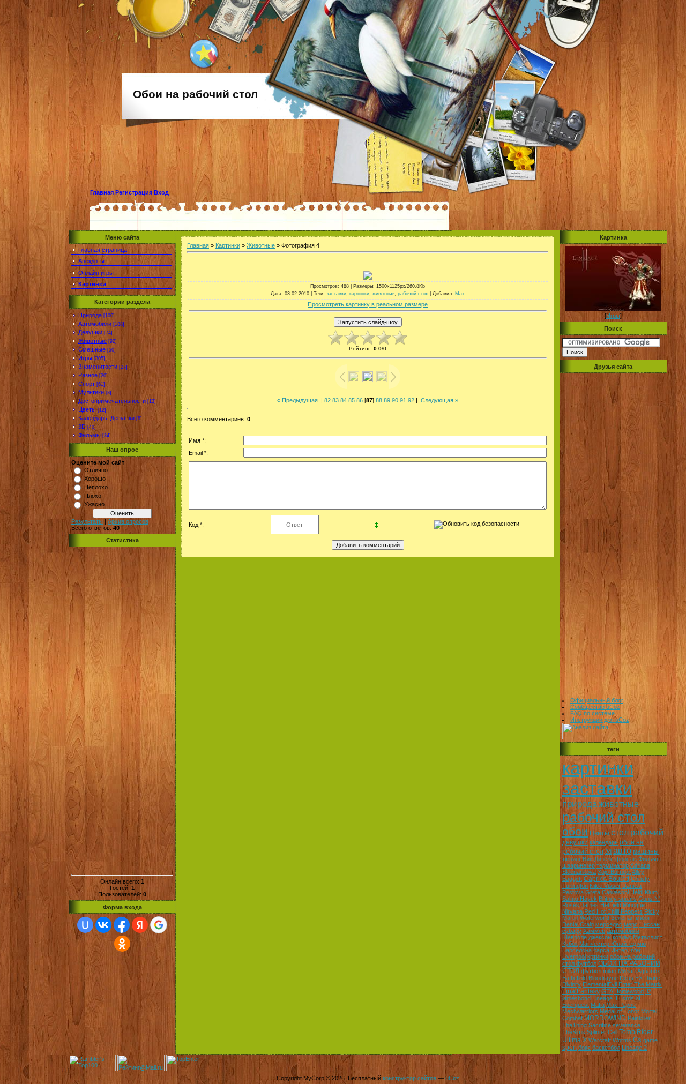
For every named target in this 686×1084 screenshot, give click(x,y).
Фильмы (89, 435)
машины (646, 851)
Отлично (96, 470)
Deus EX (631, 978)
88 (379, 400)
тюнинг (571, 859)
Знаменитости (97, 366)
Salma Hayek (579, 898)
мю (641, 943)
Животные (92, 341)
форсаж (626, 859)
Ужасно (94, 504)
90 (395, 400)
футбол (591, 971)
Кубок (570, 943)
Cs (637, 1040)
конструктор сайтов (409, 1078)
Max (460, 293)
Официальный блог (596, 700)
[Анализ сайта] (585, 737)
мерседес (608, 924)
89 (387, 400)
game (650, 1040)
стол (620, 832)
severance (626, 1025)
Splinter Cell (602, 1032)
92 (411, 400)
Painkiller (639, 1018)
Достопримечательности (112, 401)
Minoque (634, 905)
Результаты (87, 521)
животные (383, 293)
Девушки (90, 332)
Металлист (647, 937)
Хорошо (95, 478)
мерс (631, 924)
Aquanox (648, 971)
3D (82, 426)
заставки (336, 293)
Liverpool (574, 956)
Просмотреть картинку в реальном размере (368, 304)
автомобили (623, 931)
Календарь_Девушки (106, 418)
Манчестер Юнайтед (607, 943)
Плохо (92, 495)
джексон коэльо (609, 937)
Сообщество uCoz (595, 707)
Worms (622, 1040)
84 (343, 400)
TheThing (574, 1025)
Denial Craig (578, 924)
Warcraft (599, 1040)
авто (622, 850)
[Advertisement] (122, 710)
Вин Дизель (598, 859)
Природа (90, 315)
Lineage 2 (634, 1047)
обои (575, 831)
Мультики (91, 392)
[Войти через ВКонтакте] (103, 925)
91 (403, 400)
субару (571, 931)
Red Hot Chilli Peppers (613, 911)
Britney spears (618, 898)
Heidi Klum (644, 892)
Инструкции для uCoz (599, 719)
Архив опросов (128, 521)
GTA (607, 991)
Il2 (648, 991)
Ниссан (649, 924)
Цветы (87, 409)
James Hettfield (601, 905)
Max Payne (621, 1004)
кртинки (597, 956)
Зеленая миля (630, 918)
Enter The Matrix (640, 984)
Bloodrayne (603, 978)
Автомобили (94, 323)
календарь (604, 842)
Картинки (227, 245)
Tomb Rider (636, 1032)
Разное (88, 375)
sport (569, 1047)
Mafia (598, 1004)
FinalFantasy (581, 991)
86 (359, 400)
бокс (584, 1047)
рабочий (646, 832)
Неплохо (96, 487)
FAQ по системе (592, 713)
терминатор (612, 865)
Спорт (86, 383)
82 (327, 400)
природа (579, 803)
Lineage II (604, 998)
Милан (627, 971)
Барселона (577, 950)
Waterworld (594, 918)
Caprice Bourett (606, 879)
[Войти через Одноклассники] (122, 944)
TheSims (573, 1032)
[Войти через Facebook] (122, 925)
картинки (359, 293)
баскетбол (606, 1047)
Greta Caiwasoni (607, 892)
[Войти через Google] (158, 924)
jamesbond (576, 998)
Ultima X (574, 1040)
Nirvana (572, 911)
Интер (619, 950)
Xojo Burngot (614, 872)
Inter (635, 950)
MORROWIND (605, 1018)
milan (609, 971)
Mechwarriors (580, 1011)
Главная (102, 192)
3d (608, 851)
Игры (85, 358)
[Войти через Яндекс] (140, 925)
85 (351, 400)
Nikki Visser (605, 886)
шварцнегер (578, 865)
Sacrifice (599, 1025)
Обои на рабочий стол (195, 94)
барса (601, 950)
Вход (161, 192)
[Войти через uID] (85, 925)
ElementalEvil (600, 984)
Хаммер (594, 931)
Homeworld (629, 991)
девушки (575, 842)
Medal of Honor (619, 1011)
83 (335, 400)
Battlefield (574, 978)
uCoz (452, 1078)
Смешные (92, 349)
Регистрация (133, 192)
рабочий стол (413, 293)
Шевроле (574, 937)
